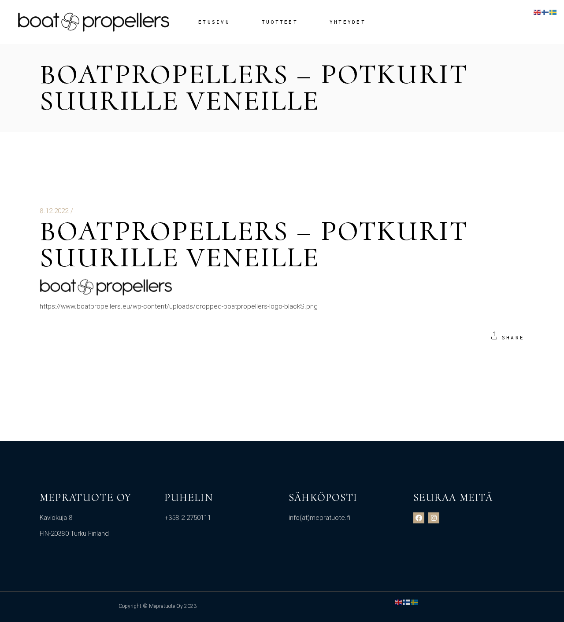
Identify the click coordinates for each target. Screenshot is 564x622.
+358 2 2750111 (187, 518)
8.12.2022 (54, 211)
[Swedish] (415, 602)
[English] (399, 602)
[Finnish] (407, 602)
